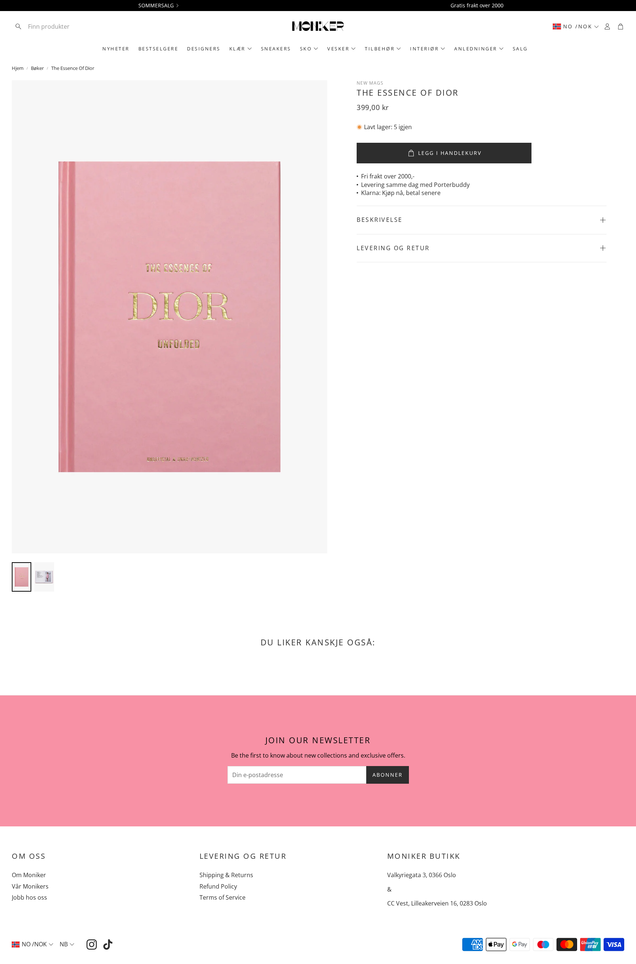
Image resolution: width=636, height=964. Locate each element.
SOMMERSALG (156, 5)
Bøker (37, 68)
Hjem (18, 68)
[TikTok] (108, 944)
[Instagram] (91, 944)
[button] (60, 26)
